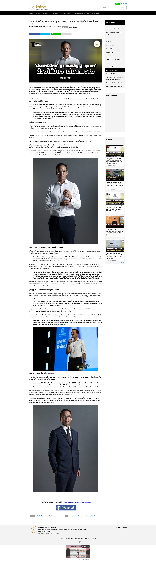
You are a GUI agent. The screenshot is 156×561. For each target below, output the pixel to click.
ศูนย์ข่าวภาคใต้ (55, 13)
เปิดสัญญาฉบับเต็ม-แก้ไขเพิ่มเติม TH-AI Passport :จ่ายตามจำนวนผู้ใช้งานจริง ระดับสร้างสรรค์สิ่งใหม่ (114, 208)
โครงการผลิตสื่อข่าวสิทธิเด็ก (114, 83)
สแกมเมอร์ (76, 516)
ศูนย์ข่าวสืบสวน (96, 13)
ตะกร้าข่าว (109, 56)
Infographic (110, 63)
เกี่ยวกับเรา (46, 13)
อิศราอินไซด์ (109, 66)
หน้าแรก (31, 13)
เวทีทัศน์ (38, 516)
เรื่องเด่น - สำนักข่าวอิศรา (47, 516)
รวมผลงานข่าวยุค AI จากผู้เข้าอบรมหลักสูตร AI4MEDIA (115, 78)
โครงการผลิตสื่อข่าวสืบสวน (114, 86)
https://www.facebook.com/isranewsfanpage (77, 502)
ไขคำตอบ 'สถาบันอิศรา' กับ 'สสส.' (114, 33)
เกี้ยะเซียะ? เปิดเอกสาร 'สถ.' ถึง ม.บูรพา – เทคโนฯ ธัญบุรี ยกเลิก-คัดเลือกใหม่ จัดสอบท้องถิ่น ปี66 (114, 255)
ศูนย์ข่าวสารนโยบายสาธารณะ (81, 13)
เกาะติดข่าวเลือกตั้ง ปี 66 (113, 74)
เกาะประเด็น (109, 49)
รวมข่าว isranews (112, 70)
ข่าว (107, 38)
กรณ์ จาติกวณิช (83, 516)
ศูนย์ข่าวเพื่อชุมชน (66, 13)
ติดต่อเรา (38, 13)
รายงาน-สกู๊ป (110, 45)
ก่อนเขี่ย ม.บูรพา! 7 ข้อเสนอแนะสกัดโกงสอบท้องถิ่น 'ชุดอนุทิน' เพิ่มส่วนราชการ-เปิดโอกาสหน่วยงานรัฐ (114, 161)
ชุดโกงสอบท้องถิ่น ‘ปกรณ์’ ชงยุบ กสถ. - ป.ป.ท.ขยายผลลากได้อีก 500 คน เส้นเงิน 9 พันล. (114, 231)
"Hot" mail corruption (114, 59)
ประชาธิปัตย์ (91, 516)
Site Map (124, 527)
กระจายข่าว (109, 52)
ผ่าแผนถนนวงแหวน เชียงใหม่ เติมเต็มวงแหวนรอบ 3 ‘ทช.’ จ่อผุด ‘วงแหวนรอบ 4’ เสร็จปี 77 (114, 184)
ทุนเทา (70, 516)
